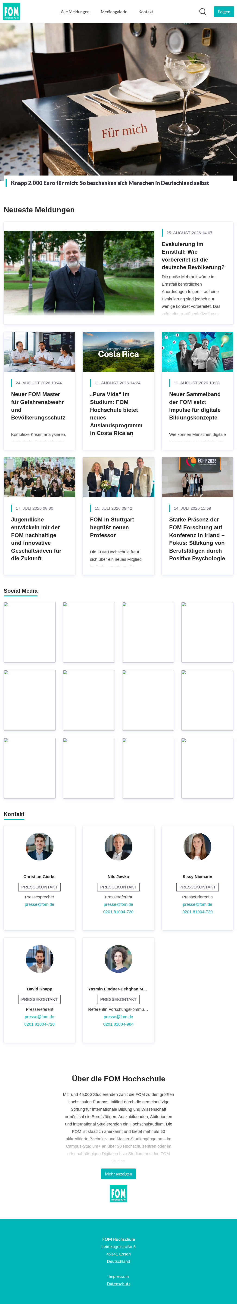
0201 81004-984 (118, 1024)
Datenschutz (118, 1283)
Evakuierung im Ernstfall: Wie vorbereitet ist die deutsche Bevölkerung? (193, 256)
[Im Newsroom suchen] (202, 11)
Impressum (119, 1276)
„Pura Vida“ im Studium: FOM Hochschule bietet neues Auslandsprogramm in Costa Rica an (116, 413)
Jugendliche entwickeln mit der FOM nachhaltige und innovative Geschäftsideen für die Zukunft (36, 538)
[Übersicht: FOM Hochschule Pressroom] (11, 11)
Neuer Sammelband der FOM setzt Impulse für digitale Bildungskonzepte (195, 406)
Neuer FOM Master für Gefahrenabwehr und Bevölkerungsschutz (38, 406)
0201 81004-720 (118, 911)
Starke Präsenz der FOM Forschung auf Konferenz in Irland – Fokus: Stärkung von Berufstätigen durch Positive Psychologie (197, 538)
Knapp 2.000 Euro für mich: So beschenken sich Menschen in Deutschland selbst (110, 182)
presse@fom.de (39, 904)
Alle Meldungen (75, 11)
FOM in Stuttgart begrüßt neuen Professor (112, 527)
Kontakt (145, 11)
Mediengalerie (114, 11)
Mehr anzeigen (118, 1173)
